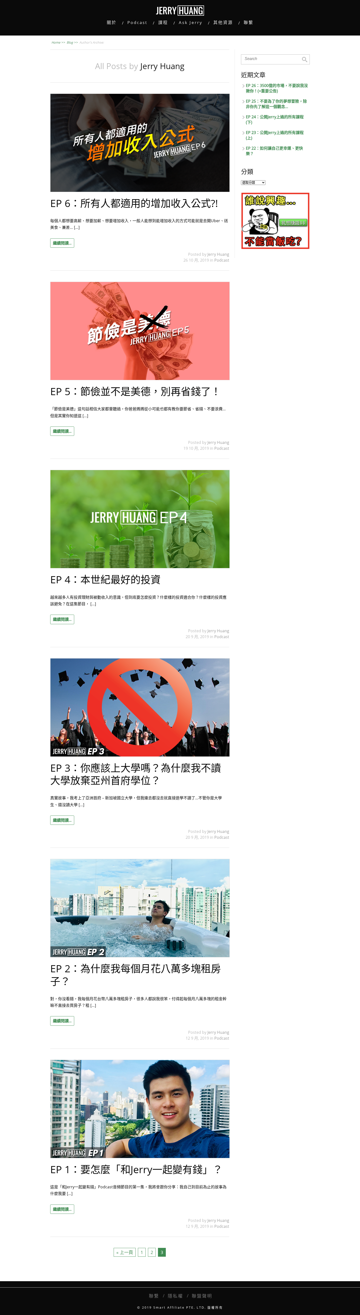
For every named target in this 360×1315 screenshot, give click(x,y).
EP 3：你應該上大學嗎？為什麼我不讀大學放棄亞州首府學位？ (135, 774)
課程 (163, 22)
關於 (112, 22)
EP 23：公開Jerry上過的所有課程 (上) (275, 135)
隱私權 (175, 1296)
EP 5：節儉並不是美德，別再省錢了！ (135, 391)
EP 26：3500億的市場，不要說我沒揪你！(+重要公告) (277, 88)
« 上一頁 (124, 1252)
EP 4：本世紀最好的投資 (105, 579)
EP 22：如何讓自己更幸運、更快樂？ (274, 151)
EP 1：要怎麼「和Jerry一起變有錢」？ (136, 1169)
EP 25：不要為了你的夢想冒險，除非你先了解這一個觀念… (276, 103)
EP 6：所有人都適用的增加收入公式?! (134, 203)
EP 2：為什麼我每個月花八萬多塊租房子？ (135, 975)
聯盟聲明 (202, 1296)
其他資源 (223, 22)
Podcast (137, 22)
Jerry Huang (218, 254)
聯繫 (248, 22)
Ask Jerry (191, 22)
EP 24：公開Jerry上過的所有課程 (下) (275, 119)
